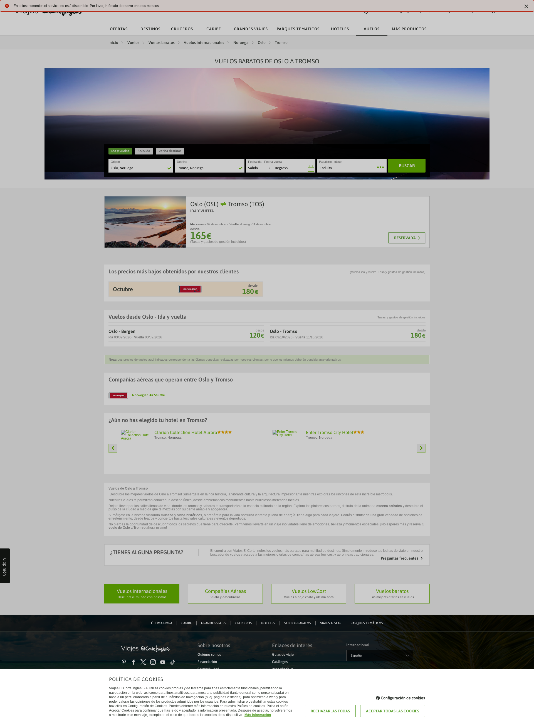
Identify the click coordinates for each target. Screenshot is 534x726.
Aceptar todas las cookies (392, 711)
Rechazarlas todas (330, 711)
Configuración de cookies (403, 698)
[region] (267, 363)
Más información (257, 715)
